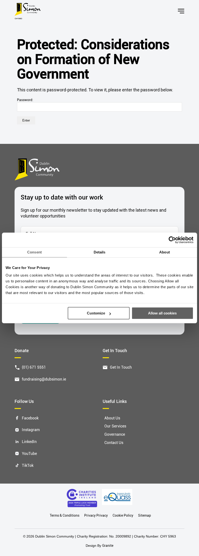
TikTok (27, 465)
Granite (107, 545)
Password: (25, 99)
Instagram (31, 429)
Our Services (115, 425)
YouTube (29, 453)
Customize (96, 313)
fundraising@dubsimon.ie (44, 379)
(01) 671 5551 (34, 367)
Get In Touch (121, 367)
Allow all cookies (162, 313)
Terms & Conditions (64, 515)
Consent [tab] (34, 252)
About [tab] (164, 252)
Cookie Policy (123, 515)
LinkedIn (29, 441)
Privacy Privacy (96, 515)
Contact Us (113, 442)
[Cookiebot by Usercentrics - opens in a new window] (172, 239)
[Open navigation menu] (181, 11)
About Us (112, 417)
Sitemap (144, 515)
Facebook (30, 417)
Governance (114, 434)
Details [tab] (100, 252)
